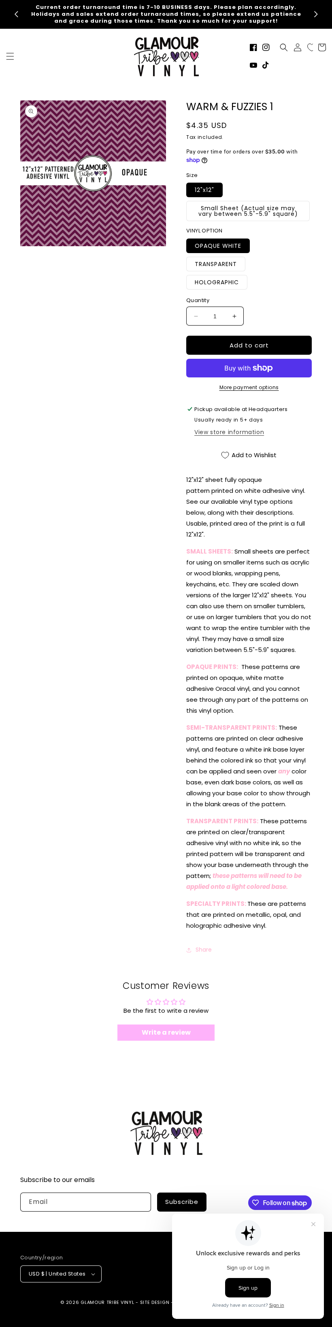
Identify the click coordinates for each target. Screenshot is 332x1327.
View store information (229, 432)
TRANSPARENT (216, 264)
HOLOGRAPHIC (217, 282)
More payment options (249, 387)
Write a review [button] (166, 1032)
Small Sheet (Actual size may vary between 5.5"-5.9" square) (248, 211)
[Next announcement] (316, 14)
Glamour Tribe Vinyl (107, 1302)
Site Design (155, 1302)
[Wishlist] (312, 47)
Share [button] (204, 950)
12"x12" (204, 190)
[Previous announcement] (16, 14)
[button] (10, 56)
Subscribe (181, 1201)
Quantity (197, 300)
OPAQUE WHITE (218, 246)
